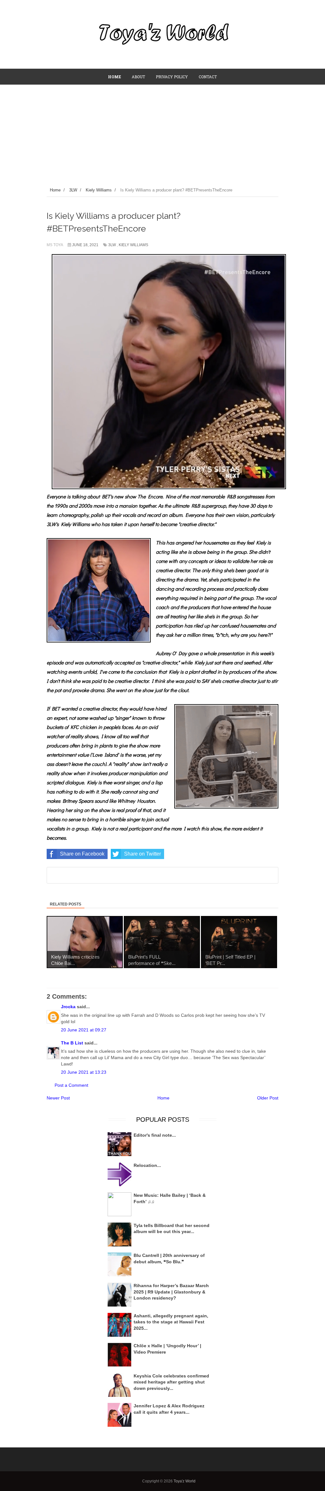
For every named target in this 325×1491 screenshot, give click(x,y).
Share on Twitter (142, 853)
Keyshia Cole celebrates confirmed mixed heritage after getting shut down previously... (171, 1382)
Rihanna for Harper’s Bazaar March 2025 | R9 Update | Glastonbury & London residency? (171, 1291)
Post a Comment (71, 1085)
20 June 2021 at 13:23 (83, 1072)
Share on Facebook (82, 853)
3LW (112, 245)
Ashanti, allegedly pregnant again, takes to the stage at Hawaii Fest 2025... (171, 1322)
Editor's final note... (155, 1135)
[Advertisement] (162, 132)
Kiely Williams (133, 245)
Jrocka (68, 1006)
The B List (72, 1042)
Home (163, 1097)
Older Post (267, 1097)
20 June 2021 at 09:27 (83, 1029)
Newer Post (58, 1097)
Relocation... (147, 1165)
